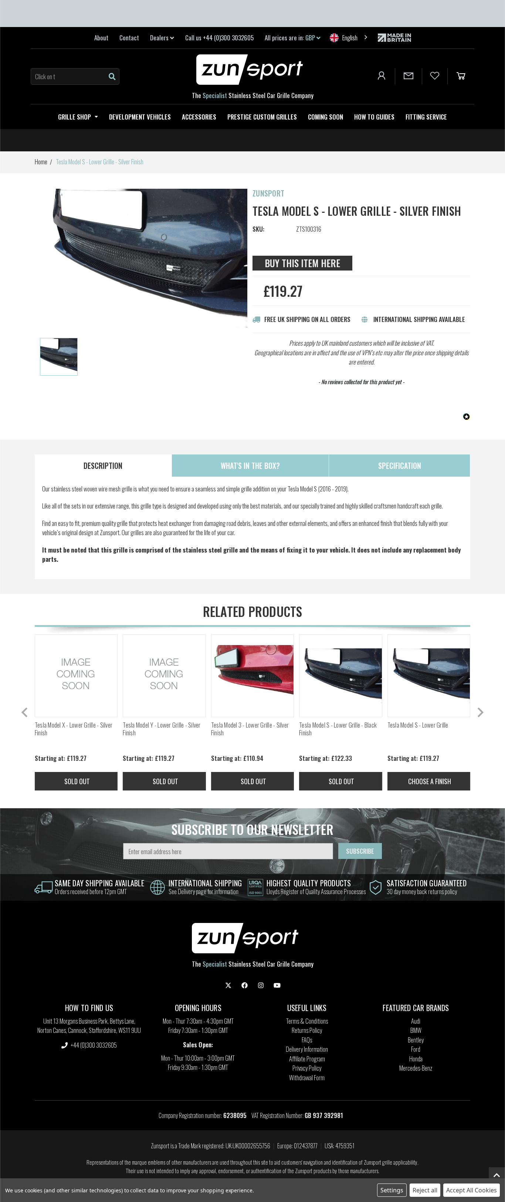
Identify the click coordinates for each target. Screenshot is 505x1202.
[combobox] (349, 37)
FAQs (307, 1039)
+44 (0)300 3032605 (93, 1045)
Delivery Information (307, 1049)
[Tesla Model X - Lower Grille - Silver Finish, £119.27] (76, 676)
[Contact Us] (408, 76)
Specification (399, 465)
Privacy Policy (306, 1067)
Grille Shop (74, 116)
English (349, 37)
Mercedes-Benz (415, 1067)
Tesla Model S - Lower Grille (417, 725)
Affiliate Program (307, 1058)
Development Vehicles (140, 116)
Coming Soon (325, 116)
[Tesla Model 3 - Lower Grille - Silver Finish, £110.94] (252, 676)
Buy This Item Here (302, 263)
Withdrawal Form (307, 1077)
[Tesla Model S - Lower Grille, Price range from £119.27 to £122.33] (429, 676)
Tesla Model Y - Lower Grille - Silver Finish (161, 728)
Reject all (425, 1190)
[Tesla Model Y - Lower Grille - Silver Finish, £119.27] (164, 676)
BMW (415, 1030)
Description (103, 465)
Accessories (199, 116)
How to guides (374, 116)
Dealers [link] (160, 37)
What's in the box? (250, 465)
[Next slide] (480, 712)
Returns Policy (307, 1030)
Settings (391, 1190)
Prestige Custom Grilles (262, 116)
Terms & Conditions (307, 1020)
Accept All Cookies (471, 1190)
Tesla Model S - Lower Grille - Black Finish (338, 728)
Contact (129, 37)
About (101, 37)
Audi (415, 1020)
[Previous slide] (25, 712)
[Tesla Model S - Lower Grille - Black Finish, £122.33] (340, 676)
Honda (416, 1058)
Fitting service (426, 116)
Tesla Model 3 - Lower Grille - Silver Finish (250, 728)
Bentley (416, 1039)
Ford (415, 1049)
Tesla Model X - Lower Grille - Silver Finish (73, 728)
